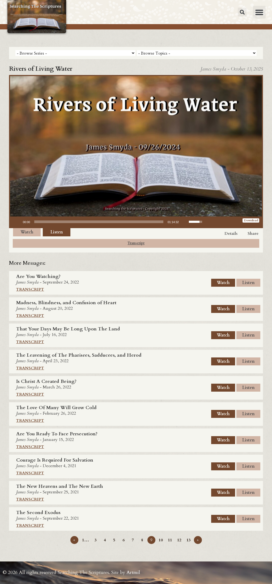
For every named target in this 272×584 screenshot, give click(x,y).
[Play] (17, 221)
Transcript (136, 243)
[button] (242, 12)
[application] (108, 221)
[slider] (98, 221)
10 (161, 540)
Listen (56, 232)
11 (170, 540)
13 (188, 540)
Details (230, 233)
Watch (26, 232)
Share (253, 233)
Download (251, 220)
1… (85, 540)
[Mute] (184, 221)
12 (179, 540)
